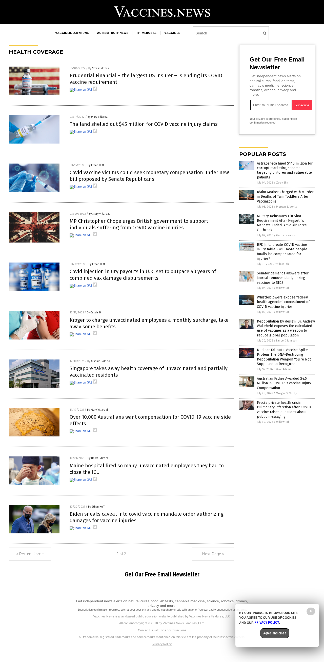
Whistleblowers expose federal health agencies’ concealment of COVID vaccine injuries (283, 302)
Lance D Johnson (286, 340)
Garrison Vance (286, 235)
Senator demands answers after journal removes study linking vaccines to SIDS (283, 278)
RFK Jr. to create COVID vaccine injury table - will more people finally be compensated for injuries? (282, 252)
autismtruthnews (112, 33)
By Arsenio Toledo (98, 361)
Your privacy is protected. (265, 118)
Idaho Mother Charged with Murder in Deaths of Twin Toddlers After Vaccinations (285, 196)
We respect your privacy (136, 609)
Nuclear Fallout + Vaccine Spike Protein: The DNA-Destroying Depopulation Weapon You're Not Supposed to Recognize (284, 357)
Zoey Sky (282, 182)
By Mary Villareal (98, 116)
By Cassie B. (94, 312)
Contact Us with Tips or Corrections (162, 630)
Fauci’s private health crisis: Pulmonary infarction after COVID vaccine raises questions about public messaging (284, 409)
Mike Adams (283, 369)
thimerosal (146, 33)
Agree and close (274, 633)
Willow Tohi (282, 264)
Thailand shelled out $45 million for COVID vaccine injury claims (144, 124)
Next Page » (213, 554)
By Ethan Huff (96, 165)
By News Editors (98, 68)
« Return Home (30, 554)
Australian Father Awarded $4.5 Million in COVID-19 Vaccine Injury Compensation (284, 383)
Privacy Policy (162, 644)
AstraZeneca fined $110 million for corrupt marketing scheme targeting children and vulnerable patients (285, 170)
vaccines (172, 33)
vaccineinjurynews (72, 33)
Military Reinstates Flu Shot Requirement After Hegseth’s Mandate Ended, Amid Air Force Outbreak (282, 223)
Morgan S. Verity (286, 206)
